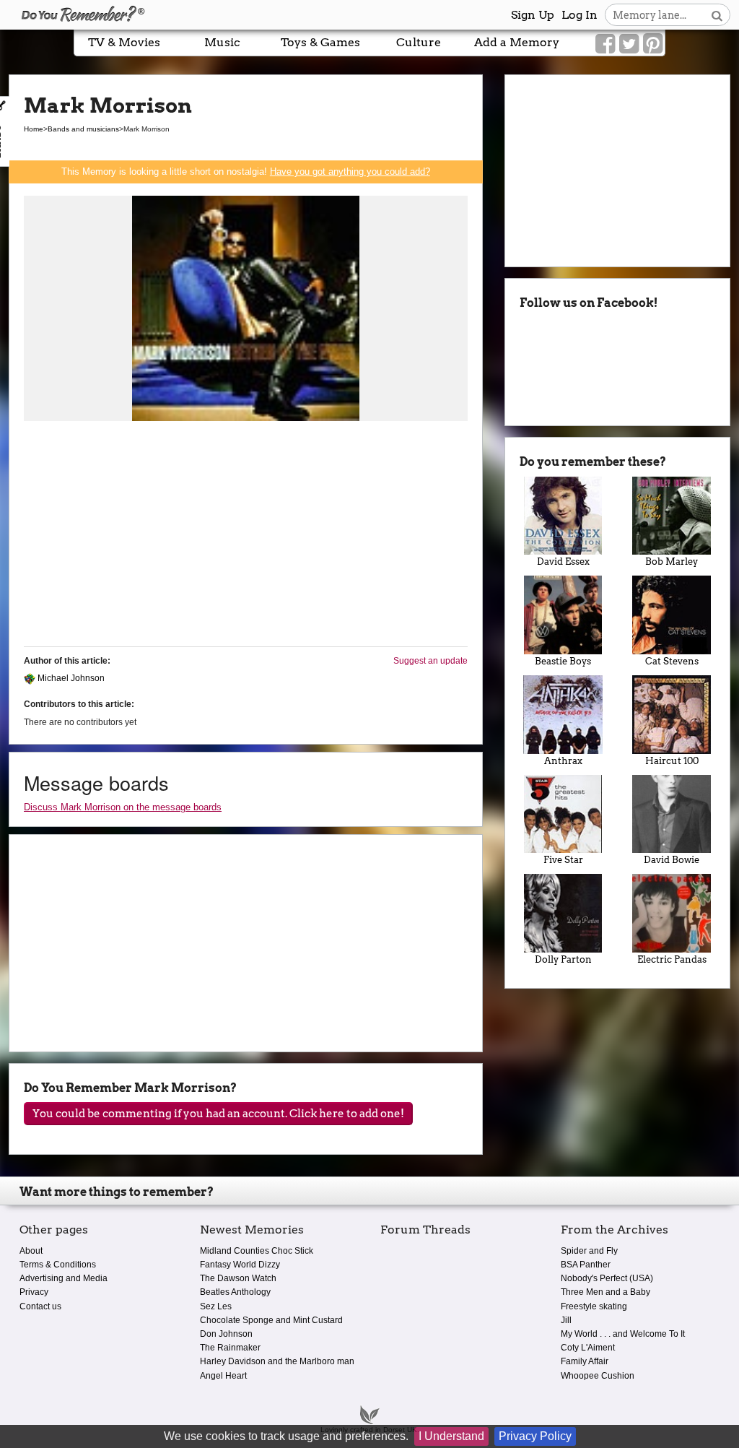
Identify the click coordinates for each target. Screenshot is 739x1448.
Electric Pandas (672, 959)
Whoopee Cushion (597, 1376)
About (31, 1251)
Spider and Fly (589, 1251)
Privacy (33, 1292)
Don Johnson (226, 1334)
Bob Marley (671, 561)
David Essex (563, 561)
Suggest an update (430, 661)
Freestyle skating (594, 1306)
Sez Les (216, 1306)
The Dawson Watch (238, 1278)
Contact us (40, 1306)
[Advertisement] (246, 534)
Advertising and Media (63, 1278)
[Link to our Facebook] (605, 44)
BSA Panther (586, 1265)
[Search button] (717, 14)
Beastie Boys (563, 661)
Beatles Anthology (235, 1292)
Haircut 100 (672, 760)
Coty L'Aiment (588, 1348)
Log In (579, 15)
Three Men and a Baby (605, 1292)
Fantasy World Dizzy (240, 1265)
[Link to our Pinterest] (653, 44)
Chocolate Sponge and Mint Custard (271, 1320)
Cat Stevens (672, 661)
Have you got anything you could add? (350, 171)
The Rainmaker (230, 1348)
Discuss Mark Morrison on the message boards (123, 807)
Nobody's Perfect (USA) (607, 1278)
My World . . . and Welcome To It (623, 1334)
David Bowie (671, 859)
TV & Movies (124, 42)
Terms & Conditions (57, 1265)
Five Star (563, 859)
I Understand (451, 1436)
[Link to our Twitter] (629, 44)
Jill (566, 1320)
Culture (418, 42)
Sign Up (532, 15)
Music (222, 42)
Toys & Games (320, 42)
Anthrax (563, 760)
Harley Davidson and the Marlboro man (277, 1361)
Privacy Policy (535, 1436)
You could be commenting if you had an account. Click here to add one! (218, 1113)
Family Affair (584, 1361)
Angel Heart (223, 1376)
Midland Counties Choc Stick (256, 1251)
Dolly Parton (563, 959)
